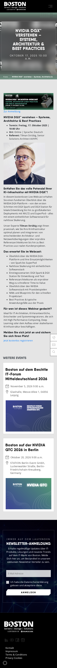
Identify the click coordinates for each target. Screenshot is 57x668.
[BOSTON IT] (15, 6)
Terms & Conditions (16, 654)
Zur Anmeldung (12, 111)
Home (5, 77)
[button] (5, 663)
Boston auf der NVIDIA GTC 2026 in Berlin (25, 447)
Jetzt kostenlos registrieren (18, 340)
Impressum (12, 651)
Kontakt (10, 647)
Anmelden (28, 592)
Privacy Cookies (14, 658)
